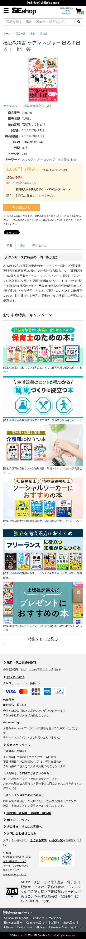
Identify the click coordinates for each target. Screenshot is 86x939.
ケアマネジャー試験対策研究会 (23, 106)
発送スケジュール (18, 745)
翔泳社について (11, 870)
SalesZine (69, 922)
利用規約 (7, 853)
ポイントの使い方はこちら (21, 182)
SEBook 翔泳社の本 (16, 918)
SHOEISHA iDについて (15, 874)
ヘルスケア (48, 159)
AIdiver (40, 927)
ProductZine (24, 927)
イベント (76, 927)
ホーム (7, 33)
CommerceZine (35, 922)
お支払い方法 (15, 677)
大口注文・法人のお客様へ (24, 826)
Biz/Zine (54, 922)
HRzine (8, 927)
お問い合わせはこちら (21, 833)
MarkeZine (55, 918)
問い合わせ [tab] (39, 245)
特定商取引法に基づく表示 (17, 857)
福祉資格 (63, 159)
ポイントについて (18, 819)
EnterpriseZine (13, 922)
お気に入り (23, 207)
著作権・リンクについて (15, 865)
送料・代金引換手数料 (21, 662)
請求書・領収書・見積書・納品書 (28, 813)
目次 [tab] (22, 245)
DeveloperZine (58, 927)
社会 (74, 159)
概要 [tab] (9, 245)
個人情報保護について (14, 861)
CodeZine (38, 918)
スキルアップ (30, 159)
